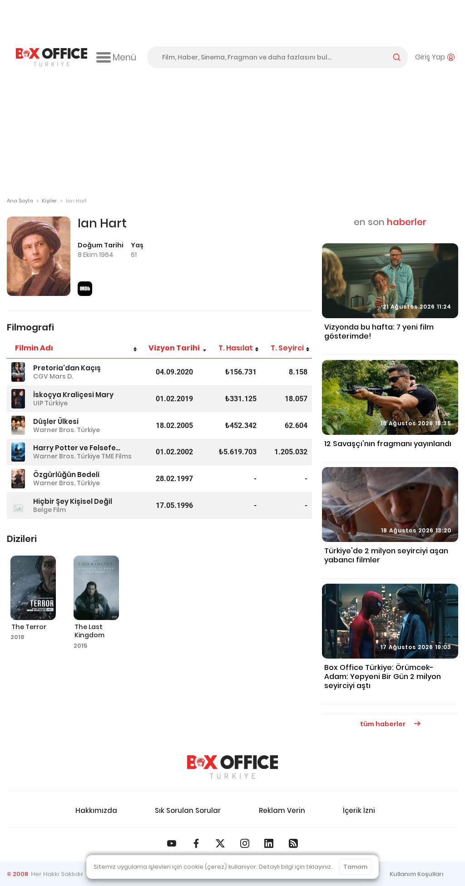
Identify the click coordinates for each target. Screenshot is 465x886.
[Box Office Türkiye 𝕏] (220, 843)
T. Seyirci (287, 348)
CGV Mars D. (53, 376)
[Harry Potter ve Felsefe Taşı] (18, 452)
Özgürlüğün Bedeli (66, 474)
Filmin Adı (34, 348)
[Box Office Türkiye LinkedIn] (269, 843)
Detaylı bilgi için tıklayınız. (295, 867)
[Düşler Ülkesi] (18, 425)
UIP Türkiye (50, 403)
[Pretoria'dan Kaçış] (18, 372)
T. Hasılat (235, 348)
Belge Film (49, 509)
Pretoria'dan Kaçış (67, 368)
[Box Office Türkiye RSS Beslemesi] (293, 843)
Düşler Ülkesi (56, 421)
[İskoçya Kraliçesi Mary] (18, 399)
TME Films (116, 456)
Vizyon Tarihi (174, 348)
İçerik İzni (359, 810)
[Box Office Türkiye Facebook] (196, 843)
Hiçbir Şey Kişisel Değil (72, 501)
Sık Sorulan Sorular (188, 810)
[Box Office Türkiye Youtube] (172, 843)
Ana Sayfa (20, 200)
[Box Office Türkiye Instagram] (245, 843)
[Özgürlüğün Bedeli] (18, 478)
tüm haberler (383, 723)
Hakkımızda (96, 810)
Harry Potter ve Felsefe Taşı (76, 448)
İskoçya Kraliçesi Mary (73, 394)
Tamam (355, 867)
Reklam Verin (282, 810)
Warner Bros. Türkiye (66, 429)
